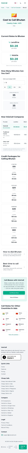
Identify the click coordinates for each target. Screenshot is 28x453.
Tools (7, 7)
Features (3, 369)
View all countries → (14, 334)
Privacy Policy (5, 422)
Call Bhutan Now (14, 293)
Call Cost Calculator (16, 7)
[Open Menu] (25, 3)
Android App (10, 447)
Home (2, 7)
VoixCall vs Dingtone (7, 415)
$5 (5, 87)
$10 (10, 87)
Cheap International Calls (8, 381)
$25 (15, 87)
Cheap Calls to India (6, 384)
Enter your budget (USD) (9, 79)
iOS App (16, 447)
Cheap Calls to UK (6, 393)
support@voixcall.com (10, 435)
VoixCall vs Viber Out (7, 410)
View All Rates (14, 297)
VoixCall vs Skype (6, 403)
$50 (20, 87)
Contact (3, 374)
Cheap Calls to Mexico (7, 386)
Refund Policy (5, 427)
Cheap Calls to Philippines (8, 388)
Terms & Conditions (6, 425)
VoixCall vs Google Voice (8, 405)
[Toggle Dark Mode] (20, 3)
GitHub (4, 447)
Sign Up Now (23, 447)
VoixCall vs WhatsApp (7, 408)
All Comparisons (6, 401)
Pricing (3, 371)
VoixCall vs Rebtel (6, 413)
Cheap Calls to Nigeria (7, 391)
